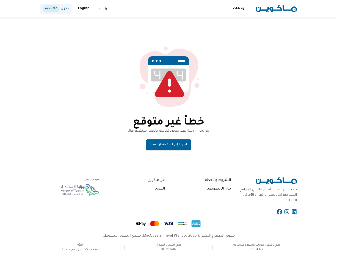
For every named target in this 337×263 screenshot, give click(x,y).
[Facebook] (279, 211)
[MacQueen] (276, 8)
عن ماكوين (156, 180)
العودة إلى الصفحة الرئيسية (169, 144)
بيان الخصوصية (218, 189)
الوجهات (239, 9)
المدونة (159, 189)
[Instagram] (287, 211)
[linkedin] (294, 211)
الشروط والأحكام (217, 180)
